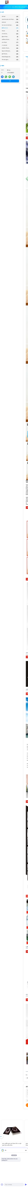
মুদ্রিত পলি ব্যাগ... (10, 36)
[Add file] (2, 1184)
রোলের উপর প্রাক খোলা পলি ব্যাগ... (10, 19)
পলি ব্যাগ (10, 31)
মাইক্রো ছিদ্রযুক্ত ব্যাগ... (10, 56)
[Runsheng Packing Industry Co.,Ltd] (7, 2)
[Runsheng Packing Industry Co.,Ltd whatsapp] (6, 76)
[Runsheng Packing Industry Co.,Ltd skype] (13, 76)
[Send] (26, 1184)
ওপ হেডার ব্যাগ (10, 45)
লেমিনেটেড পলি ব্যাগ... (10, 48)
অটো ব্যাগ (10, 16)
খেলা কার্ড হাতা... (10, 33)
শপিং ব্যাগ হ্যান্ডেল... (10, 59)
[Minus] (26, 1150)
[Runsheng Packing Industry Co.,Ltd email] (2, 76)
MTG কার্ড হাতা (10, 28)
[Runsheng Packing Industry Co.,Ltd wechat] (9, 76)
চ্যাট (10, 81)
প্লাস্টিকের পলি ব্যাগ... (10, 39)
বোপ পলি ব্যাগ (10, 42)
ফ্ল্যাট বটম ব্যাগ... (10, 54)
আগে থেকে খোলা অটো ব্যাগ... (10, 25)
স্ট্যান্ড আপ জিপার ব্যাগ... (10, 51)
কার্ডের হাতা (10, 22)
